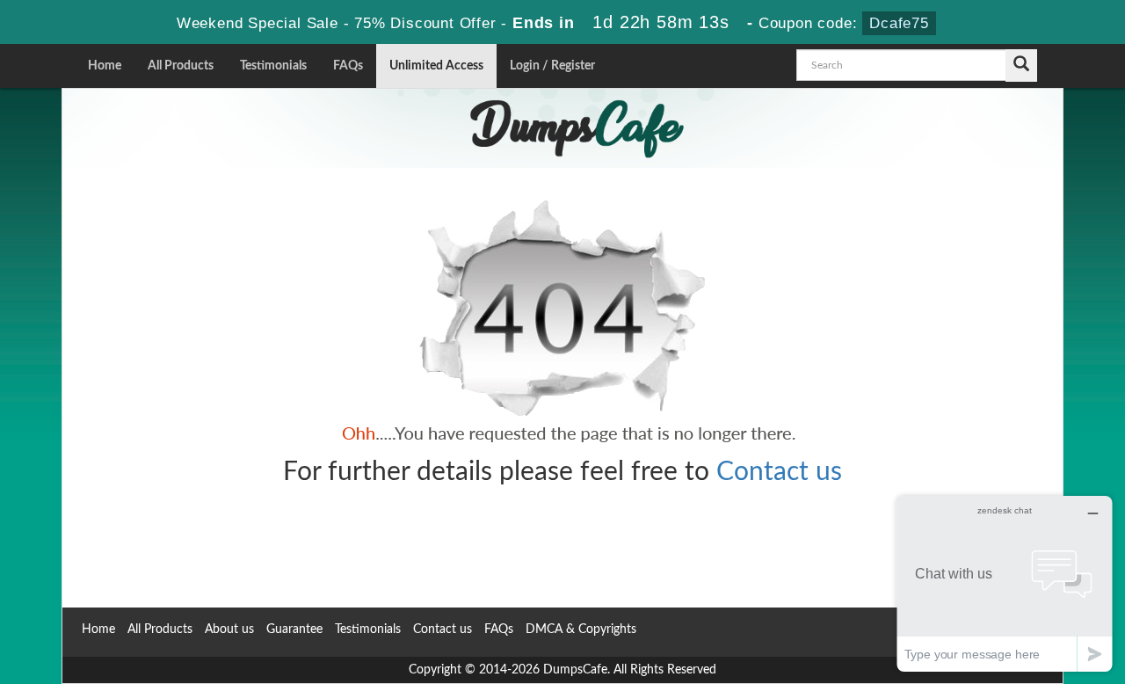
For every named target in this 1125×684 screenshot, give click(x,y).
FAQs (348, 66)
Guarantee (294, 629)
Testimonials (273, 66)
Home (104, 66)
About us (229, 629)
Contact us (779, 472)
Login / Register (552, 66)
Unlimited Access (436, 66)
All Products (181, 66)
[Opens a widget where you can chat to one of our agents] (1004, 583)
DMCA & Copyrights (581, 629)
